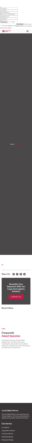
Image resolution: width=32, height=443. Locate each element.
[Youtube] (24, 274)
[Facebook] (13, 274)
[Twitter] (17, 274)
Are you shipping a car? (9, 25)
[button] (27, 31)
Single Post (18, 144)
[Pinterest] (21, 274)
